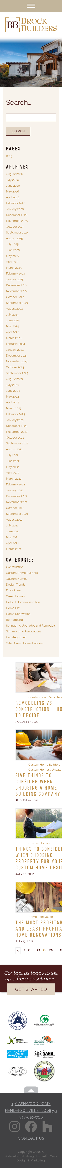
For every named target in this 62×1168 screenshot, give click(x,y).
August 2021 (14, 519)
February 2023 (15, 414)
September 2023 (17, 373)
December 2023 (16, 355)
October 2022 (15, 437)
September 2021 (17, 513)
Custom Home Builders (44, 764)
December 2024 (16, 285)
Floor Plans (13, 590)
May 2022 (12, 467)
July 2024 (12, 314)
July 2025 (12, 244)
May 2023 (12, 396)
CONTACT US (31, 1138)
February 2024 (15, 344)
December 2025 (16, 215)
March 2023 (14, 408)
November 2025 (17, 220)
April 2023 (12, 402)
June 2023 (13, 390)
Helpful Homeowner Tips (23, 602)
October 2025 (15, 226)
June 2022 (13, 461)
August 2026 (14, 174)
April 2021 (12, 543)
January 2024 (15, 349)
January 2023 (15, 420)
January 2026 (15, 209)
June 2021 (12, 531)
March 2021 (13, 549)
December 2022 (16, 426)
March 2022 (14, 478)
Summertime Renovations (23, 631)
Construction (37, 697)
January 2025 (15, 279)
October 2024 (15, 297)
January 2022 (15, 490)
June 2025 (13, 250)
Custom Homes (39, 769)
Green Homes (15, 596)
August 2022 (14, 449)
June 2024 (13, 320)
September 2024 (17, 302)
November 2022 (17, 431)
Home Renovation (40, 916)
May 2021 (12, 537)
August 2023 (14, 379)
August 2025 (14, 238)
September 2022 (17, 443)
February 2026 (15, 203)
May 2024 (12, 326)
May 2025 (12, 256)
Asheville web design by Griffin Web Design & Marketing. (31, 1158)
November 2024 (17, 291)
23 (38, 950)
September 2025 (17, 232)
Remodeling (14, 619)
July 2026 (12, 179)
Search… (18, 102)
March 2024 (14, 338)
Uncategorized (16, 637)
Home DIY (13, 608)
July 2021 (12, 525)
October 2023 (15, 367)
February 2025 (15, 273)
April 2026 (12, 197)
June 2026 (13, 185)
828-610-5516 (31, 1117)
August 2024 (14, 308)
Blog (9, 156)
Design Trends (15, 584)
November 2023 (17, 361)
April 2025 (12, 261)
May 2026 (12, 191)
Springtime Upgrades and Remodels (31, 625)
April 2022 (12, 472)
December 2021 (16, 496)
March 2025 (14, 267)
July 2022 (12, 455)
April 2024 (12, 332)
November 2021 (16, 502)
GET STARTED (31, 989)
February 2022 (15, 484)
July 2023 (12, 385)
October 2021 (15, 508)
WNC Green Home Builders (24, 643)
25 (51, 950)
